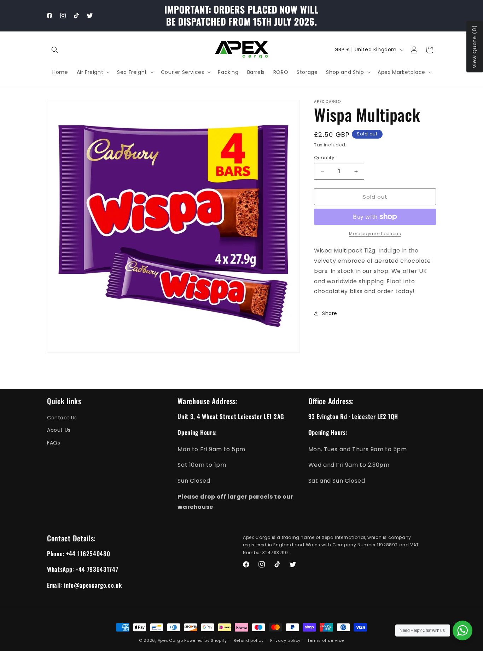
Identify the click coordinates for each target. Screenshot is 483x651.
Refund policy (249, 640)
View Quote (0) (474, 46)
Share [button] (329, 313)
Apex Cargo (170, 640)
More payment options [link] (375, 234)
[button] (55, 50)
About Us (59, 430)
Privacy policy (285, 640)
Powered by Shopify (205, 640)
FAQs (53, 442)
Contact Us (62, 417)
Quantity (324, 157)
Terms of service (325, 640)
